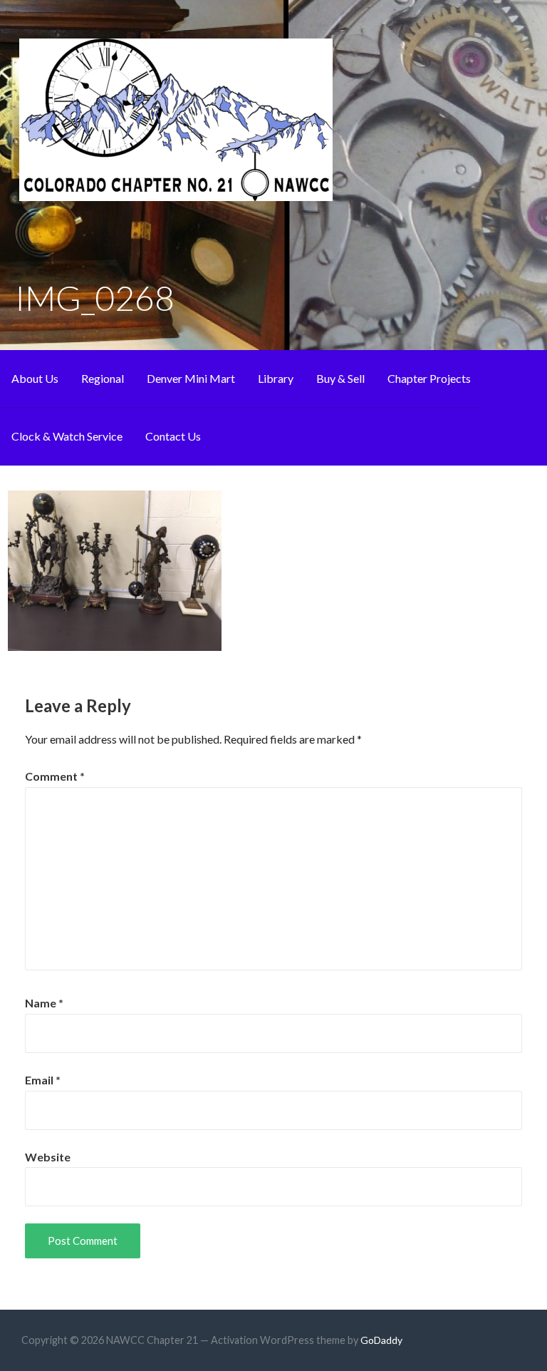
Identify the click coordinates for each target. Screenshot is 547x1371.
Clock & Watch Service (67, 436)
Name (44, 1003)
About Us (34, 378)
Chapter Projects (429, 378)
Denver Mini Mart (191, 378)
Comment (55, 776)
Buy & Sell (340, 378)
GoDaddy (381, 1340)
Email (43, 1080)
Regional (102, 378)
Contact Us (173, 436)
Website (48, 1157)
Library (275, 378)
